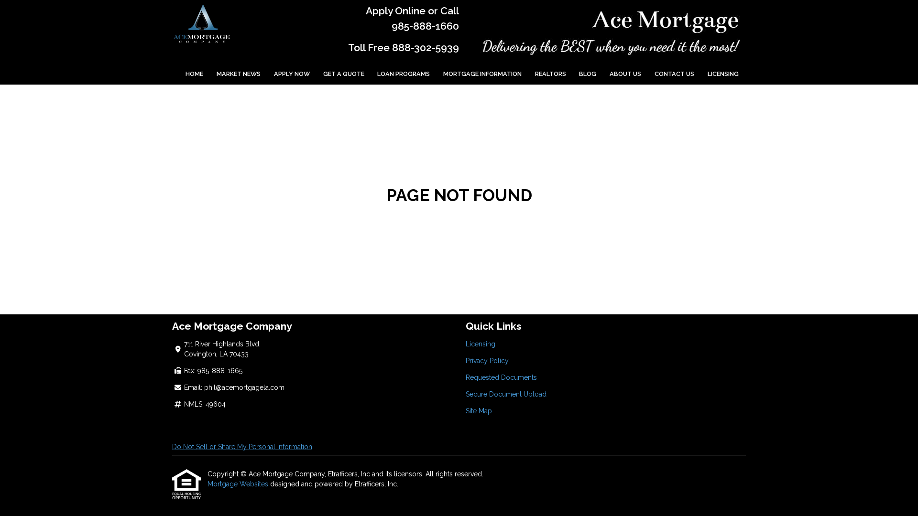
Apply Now (292, 73)
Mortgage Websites (239, 484)
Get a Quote (343, 73)
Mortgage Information (482, 73)
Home (194, 73)
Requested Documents (501, 377)
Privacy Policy (487, 361)
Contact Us (674, 73)
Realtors (550, 73)
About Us (625, 73)
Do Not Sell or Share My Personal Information (242, 447)
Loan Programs (403, 73)
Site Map (479, 411)
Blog (587, 73)
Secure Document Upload (506, 394)
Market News (239, 73)
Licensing (723, 73)
